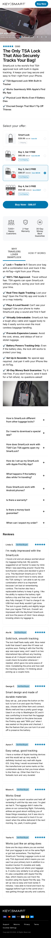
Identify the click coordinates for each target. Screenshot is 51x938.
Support (6, 924)
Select (45, 139)
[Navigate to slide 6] (41, 37)
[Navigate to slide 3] (29, 37)
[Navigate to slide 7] (46, 37)
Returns (17, 924)
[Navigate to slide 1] (20, 37)
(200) (11, 46)
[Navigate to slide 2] (24, 37)
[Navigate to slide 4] (33, 37)
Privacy (27, 924)
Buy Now (41, 4)
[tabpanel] (25, 334)
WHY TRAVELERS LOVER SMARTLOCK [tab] (14, 253)
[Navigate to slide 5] (37, 37)
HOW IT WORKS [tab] (37, 253)
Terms (36, 924)
